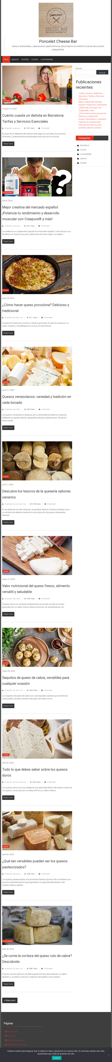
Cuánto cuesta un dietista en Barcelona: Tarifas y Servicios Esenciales (91, 96)
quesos (15, 59)
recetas (25, 59)
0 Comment (45, 128)
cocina (34, 59)
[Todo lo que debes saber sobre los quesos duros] (37, 739)
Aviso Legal (13, 1031)
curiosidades (47, 59)
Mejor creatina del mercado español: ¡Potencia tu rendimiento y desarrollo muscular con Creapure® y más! (30, 213)
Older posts (10, 1000)
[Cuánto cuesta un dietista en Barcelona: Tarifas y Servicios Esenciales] (37, 85)
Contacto (12, 1036)
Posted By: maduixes (12, 128)
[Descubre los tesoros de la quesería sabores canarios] (37, 461)
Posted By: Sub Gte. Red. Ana (15, 504)
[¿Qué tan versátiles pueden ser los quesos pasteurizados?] (37, 831)
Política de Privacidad (17, 1045)
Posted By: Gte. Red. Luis (13, 318)
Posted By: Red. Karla (12, 409)
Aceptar (56, 1058)
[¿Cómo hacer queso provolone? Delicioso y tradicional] (37, 274)
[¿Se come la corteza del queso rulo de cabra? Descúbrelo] (37, 925)
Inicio (6, 59)
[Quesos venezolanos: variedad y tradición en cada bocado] (37, 366)
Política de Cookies (16, 1040)
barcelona (6, 101)
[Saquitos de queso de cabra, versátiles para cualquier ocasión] (37, 647)
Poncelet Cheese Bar (58, 41)
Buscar (79, 68)
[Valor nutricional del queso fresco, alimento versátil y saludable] (37, 555)
